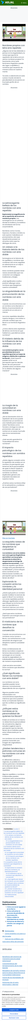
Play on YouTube (8, 538)
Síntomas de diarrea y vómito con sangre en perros (15, 923)
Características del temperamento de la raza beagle (12, 966)
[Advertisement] (14, 14)
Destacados (9, 931)
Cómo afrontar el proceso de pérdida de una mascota (15, 913)
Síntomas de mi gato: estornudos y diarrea (10, 983)
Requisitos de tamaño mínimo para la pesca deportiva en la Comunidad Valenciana (13, 973)
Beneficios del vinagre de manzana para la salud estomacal (11, 959)
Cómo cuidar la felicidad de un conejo (15, 918)
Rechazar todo (14, 1018)
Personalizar (14, 1014)
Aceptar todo (14, 1010)
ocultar (16, 829)
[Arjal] (7, 3)
